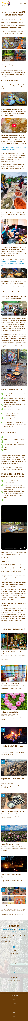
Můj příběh (14, 1003)
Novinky (14, 1016)
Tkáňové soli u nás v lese (10, 683)
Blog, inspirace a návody (14, 995)
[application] (14, 125)
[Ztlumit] (20, 131)
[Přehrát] (3, 131)
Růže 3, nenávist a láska (9, 712)
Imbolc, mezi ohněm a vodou (11, 874)
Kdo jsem (14, 999)
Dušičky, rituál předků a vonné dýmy (12, 747)
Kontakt (14, 1012)
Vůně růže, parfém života (10, 844)
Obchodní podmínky (8, 929)
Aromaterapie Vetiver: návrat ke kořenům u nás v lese (12, 779)
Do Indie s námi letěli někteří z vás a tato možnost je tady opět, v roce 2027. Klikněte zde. (12, 263)
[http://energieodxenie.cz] (6, 3)
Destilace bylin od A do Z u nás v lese (12, 652)
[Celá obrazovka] (24, 131)
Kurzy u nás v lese (14, 1007)
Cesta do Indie (6, 906)
